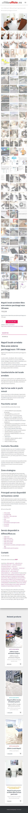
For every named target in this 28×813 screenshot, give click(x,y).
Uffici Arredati (16, 584)
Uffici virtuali (6, 521)
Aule (5, 519)
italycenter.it (15, 568)
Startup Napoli (11, 574)
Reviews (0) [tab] (5, 336)
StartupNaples (5, 582)
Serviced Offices (21, 577)
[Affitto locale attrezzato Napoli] (14, 634)
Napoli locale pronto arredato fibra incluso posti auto (14, 792)
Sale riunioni (6, 517)
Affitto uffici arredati (8, 541)
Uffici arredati (7, 512)
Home (2, 8)
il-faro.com (14, 566)
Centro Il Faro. (17, 586)
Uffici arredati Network (13, 577)
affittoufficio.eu (18, 563)
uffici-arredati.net (14, 571)
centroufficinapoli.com (6, 564)
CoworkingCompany (19, 579)
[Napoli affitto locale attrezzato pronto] (14, 682)
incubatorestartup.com (6, 568)
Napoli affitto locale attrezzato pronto (14, 701)
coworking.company (6, 566)
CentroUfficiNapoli (14, 581)
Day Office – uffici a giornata (10, 516)
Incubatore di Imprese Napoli (17, 576)
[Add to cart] (20, 664)
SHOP (16, 559)
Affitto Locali (6, 8)
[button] (24, 15)
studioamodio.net (5, 571)
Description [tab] (5, 333)
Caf (14, 579)
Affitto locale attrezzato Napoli (14, 652)
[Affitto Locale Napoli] (14, 731)
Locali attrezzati (7, 514)
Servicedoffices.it (5, 579)
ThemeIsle (19, 809)
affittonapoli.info (10, 563)
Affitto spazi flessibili (8, 540)
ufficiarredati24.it (15, 573)
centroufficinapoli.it (16, 564)
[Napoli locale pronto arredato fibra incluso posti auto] (14, 772)
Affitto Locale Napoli (14, 748)
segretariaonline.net (5, 569)
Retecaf (11, 579)
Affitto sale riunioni (8, 538)
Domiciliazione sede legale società (11, 522)
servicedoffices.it (15, 569)
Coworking (6, 524)
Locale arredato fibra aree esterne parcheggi (13, 326)
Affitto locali (6, 536)
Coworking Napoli (18, 574)
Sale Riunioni (8, 576)
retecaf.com (21, 568)
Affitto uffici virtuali (8, 543)
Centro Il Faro (4, 574)
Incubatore (6, 525)
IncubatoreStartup (5, 581)
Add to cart (11, 321)
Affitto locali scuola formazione (11, 548)
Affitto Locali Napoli (13, 8)
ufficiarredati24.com (5, 573)
